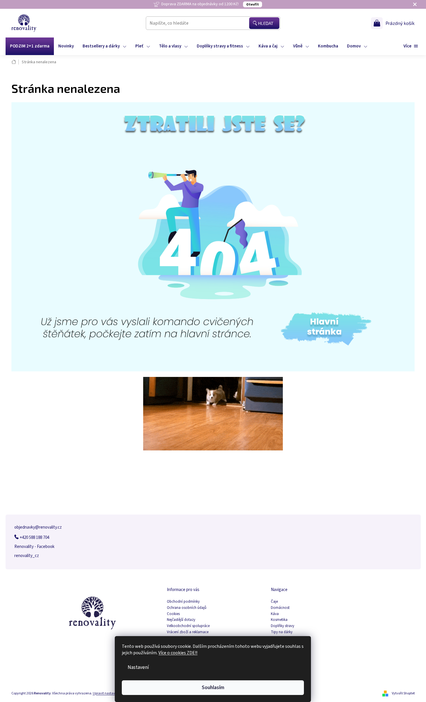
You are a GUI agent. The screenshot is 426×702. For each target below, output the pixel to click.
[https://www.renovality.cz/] (213, 236)
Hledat (265, 23)
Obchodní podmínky (183, 601)
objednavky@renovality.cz (38, 527)
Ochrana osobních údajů (186, 608)
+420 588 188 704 (34, 537)
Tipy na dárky (281, 632)
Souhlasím (213, 687)
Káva (275, 614)
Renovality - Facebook (34, 547)
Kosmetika (279, 620)
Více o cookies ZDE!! (178, 653)
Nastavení (138, 667)
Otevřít (252, 4)
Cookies (173, 614)
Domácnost (280, 608)
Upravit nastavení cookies (112, 693)
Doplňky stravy (282, 626)
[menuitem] (30, 46)
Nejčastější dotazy (181, 620)
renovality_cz (26, 556)
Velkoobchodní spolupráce (188, 626)
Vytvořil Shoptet (403, 693)
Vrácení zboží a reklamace (187, 632)
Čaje (274, 601)
